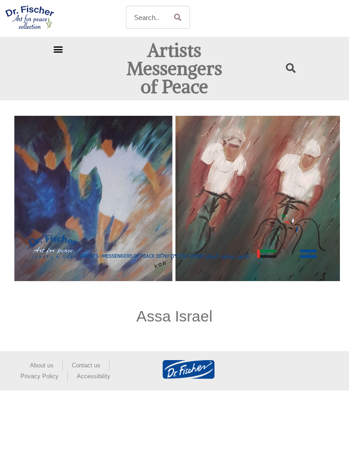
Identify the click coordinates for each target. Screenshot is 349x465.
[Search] (178, 17)
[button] (57, 48)
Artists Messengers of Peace (174, 68)
